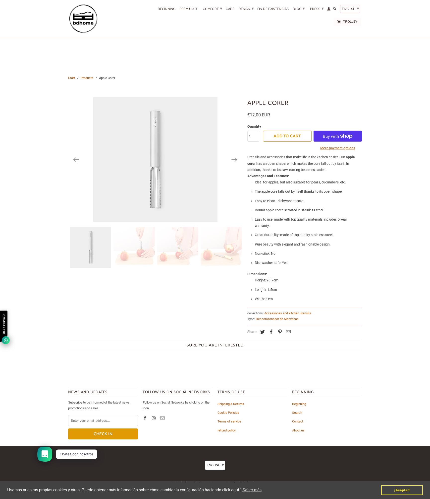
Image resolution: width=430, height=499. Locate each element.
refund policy (226, 430)
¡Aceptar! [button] (402, 490)
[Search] (335, 10)
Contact (297, 421)
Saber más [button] (252, 490)
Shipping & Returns (230, 404)
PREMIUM (188, 8)
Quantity (254, 126)
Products (87, 78)
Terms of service (229, 421)
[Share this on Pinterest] (279, 331)
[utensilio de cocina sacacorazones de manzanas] (155, 159)
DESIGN (246, 8)
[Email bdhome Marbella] (163, 418)
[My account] (329, 10)
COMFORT (212, 8)
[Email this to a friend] (288, 331)
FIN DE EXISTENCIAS (273, 9)
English (350, 8)
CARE (230, 9)
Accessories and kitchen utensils (287, 313)
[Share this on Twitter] (262, 331)
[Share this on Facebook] (270, 331)
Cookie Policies (228, 413)
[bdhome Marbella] (83, 19)
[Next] (234, 159)
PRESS (317, 8)
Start (71, 78)
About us (298, 430)
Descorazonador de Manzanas (277, 319)
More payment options (337, 148)
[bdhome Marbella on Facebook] (145, 418)
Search (297, 413)
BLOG (299, 8)
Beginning (299, 404)
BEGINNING (166, 9)
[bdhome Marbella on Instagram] (154, 418)
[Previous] (76, 159)
